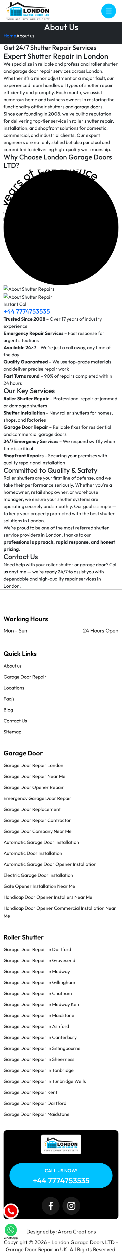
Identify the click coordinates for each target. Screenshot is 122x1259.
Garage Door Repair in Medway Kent (42, 1004)
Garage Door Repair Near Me (34, 776)
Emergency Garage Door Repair (37, 798)
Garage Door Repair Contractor (37, 820)
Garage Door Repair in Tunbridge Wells (45, 1081)
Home (10, 36)
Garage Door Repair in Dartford (37, 949)
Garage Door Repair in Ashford (36, 1026)
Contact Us (15, 721)
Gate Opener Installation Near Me (39, 886)
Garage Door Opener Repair (34, 787)
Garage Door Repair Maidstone (37, 1114)
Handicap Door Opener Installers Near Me (48, 897)
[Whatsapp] (11, 1231)
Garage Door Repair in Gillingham (39, 982)
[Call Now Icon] (11, 1211)
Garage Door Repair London (33, 765)
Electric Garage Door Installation (38, 875)
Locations (14, 688)
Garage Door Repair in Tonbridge (39, 1070)
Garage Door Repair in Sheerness (39, 1059)
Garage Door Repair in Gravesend (39, 960)
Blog (8, 710)
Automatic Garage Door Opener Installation (50, 864)
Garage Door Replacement (32, 809)
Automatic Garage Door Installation (41, 842)
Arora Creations (77, 1231)
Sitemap (12, 732)
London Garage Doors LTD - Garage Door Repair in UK (62, 1246)
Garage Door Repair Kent (30, 1092)
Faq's (9, 699)
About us (13, 666)
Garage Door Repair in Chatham (38, 993)
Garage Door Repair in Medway (37, 971)
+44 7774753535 (27, 311)
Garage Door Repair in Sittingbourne (42, 1048)
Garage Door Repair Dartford (35, 1103)
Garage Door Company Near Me (38, 831)
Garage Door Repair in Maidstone (39, 1015)
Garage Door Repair (25, 677)
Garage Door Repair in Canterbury (40, 1037)
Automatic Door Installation (33, 853)
